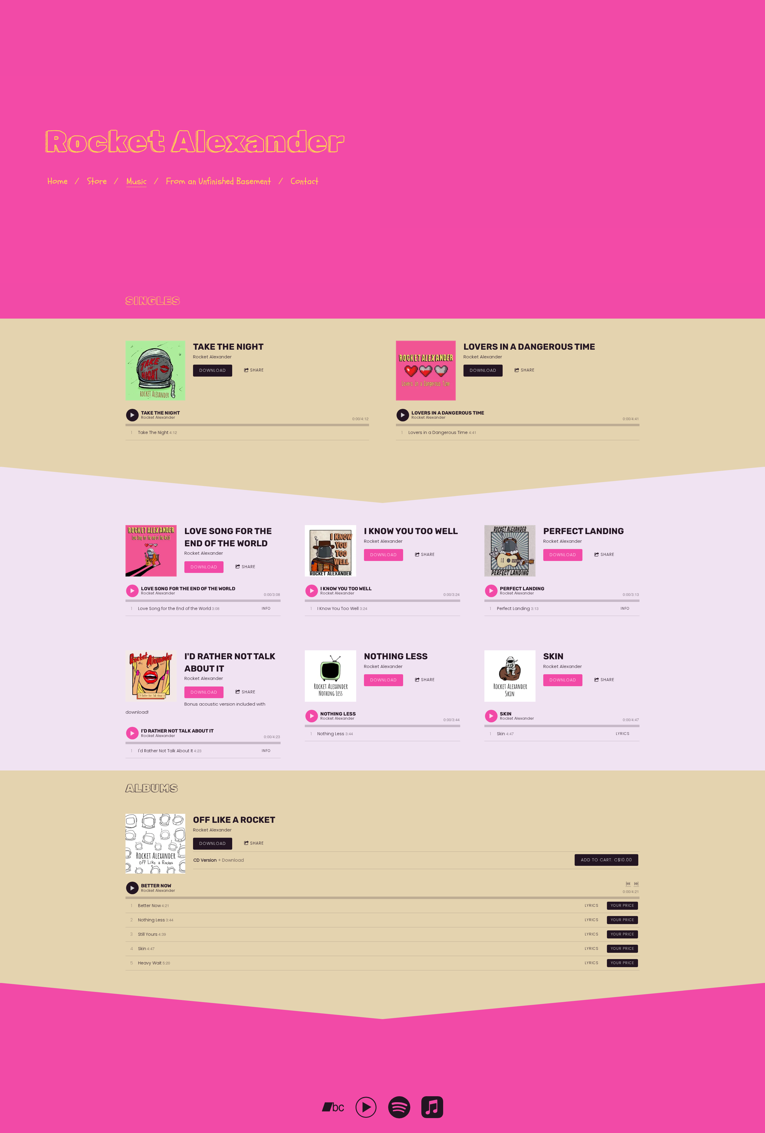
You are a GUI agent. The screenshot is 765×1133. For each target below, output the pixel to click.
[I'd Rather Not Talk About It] (151, 675)
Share (257, 370)
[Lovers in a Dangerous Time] (426, 370)
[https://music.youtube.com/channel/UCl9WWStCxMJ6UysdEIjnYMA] (366, 1108)
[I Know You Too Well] (330, 550)
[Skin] (510, 675)
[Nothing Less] (330, 675)
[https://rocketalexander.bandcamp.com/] (333, 1108)
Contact (305, 181)
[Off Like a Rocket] (155, 844)
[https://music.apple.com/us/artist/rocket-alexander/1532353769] (432, 1108)
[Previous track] (628, 883)
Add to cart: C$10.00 (606, 860)
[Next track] (636, 883)
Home (58, 181)
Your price (622, 905)
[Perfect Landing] (510, 550)
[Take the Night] (155, 370)
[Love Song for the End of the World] (151, 550)
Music (136, 181)
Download (212, 370)
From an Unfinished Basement (218, 181)
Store (97, 181)
